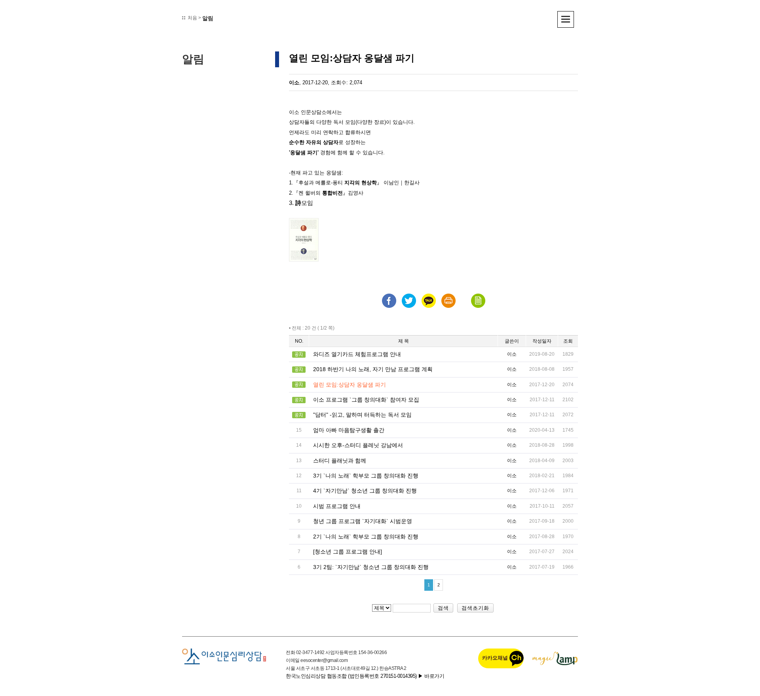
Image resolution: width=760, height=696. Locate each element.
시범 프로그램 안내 (337, 506)
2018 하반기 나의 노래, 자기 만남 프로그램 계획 (373, 369)
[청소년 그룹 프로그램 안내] (347, 551)
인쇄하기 (448, 301)
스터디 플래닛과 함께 (339, 460)
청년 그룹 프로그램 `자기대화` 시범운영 (362, 521)
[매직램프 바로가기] (555, 658)
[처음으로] (224, 656)
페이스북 (389, 301)
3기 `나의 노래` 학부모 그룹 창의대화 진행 (365, 475)
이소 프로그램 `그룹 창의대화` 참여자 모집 (366, 399)
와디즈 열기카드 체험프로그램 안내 (357, 354)
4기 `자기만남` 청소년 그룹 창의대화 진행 (365, 490)
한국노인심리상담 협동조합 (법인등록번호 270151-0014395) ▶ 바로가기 (365, 676)
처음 (192, 18)
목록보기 (478, 301)
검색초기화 (475, 608)
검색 (443, 608)
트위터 (409, 301)
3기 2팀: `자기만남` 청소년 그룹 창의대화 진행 (371, 567)
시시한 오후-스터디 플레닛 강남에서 (358, 445)
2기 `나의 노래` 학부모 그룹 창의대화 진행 (365, 536)
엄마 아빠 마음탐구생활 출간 (348, 430)
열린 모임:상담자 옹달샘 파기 (349, 384)
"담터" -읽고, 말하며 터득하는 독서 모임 (362, 415)
